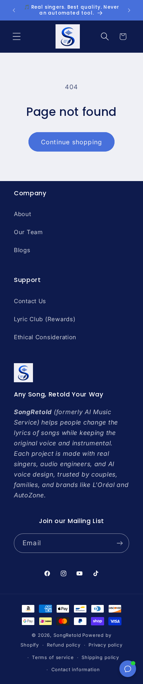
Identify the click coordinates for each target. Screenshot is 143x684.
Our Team (28, 232)
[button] (17, 36)
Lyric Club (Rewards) (44, 319)
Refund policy (64, 645)
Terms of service (53, 657)
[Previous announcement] (14, 10)
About (22, 214)
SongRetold (67, 635)
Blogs (22, 250)
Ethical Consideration (45, 337)
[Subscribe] (119, 543)
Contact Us (30, 301)
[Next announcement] (129, 10)
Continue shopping (71, 142)
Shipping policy (100, 657)
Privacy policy (106, 645)
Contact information (75, 669)
